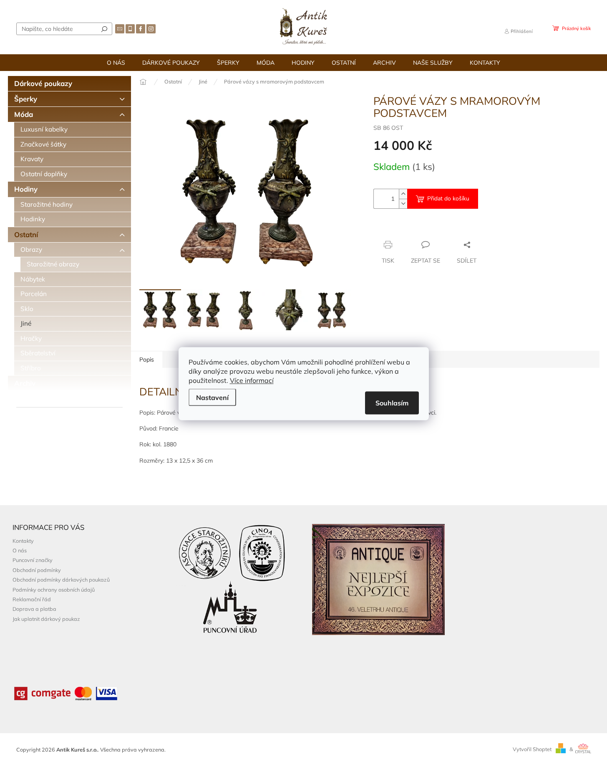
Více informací (252, 380)
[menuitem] (115, 62)
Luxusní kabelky (44, 129)
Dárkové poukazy (43, 83)
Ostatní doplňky (43, 174)
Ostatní (26, 234)
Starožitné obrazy (53, 264)
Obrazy (31, 249)
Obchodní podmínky (37, 570)
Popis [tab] (146, 359)
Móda (23, 114)
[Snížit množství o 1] (403, 203)
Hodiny (26, 189)
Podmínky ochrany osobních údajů (54, 589)
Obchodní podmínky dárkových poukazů (61, 579)
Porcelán (33, 294)
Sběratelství (37, 353)
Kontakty (23, 540)
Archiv (24, 383)
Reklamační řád (32, 599)
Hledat (104, 28)
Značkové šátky (43, 144)
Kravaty (31, 159)
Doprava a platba (34, 608)
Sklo (26, 309)
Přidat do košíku (448, 199)
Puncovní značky (33, 560)
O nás (20, 550)
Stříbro (30, 368)
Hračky (31, 338)
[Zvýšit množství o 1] (403, 194)
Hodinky (32, 219)
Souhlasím (391, 402)
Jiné (25, 323)
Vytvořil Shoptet (532, 749)
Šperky (25, 98)
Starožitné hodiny (46, 204)
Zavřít (418, 228)
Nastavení (212, 397)
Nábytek (32, 279)
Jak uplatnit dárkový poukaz (46, 618)
